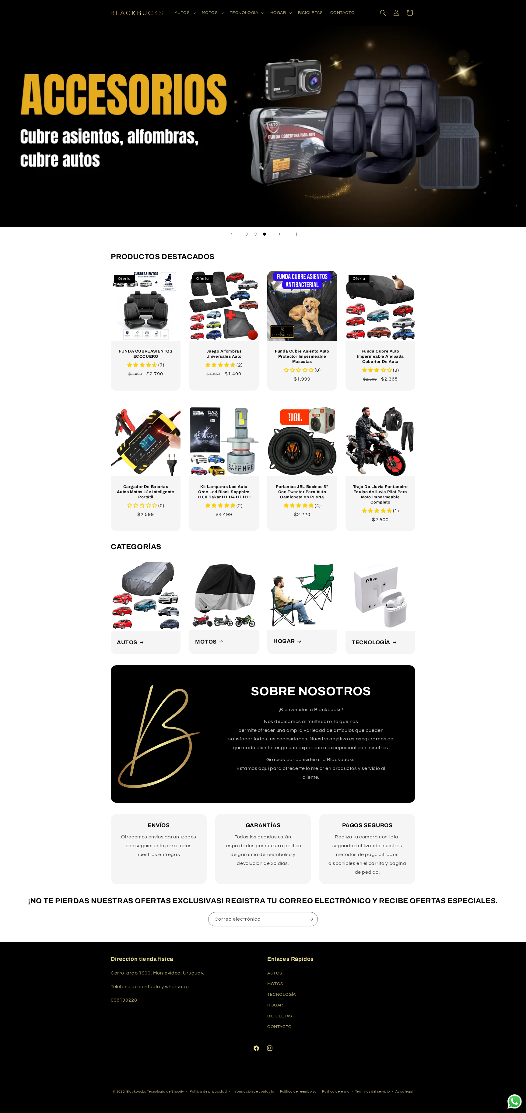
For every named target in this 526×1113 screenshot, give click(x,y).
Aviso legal (404, 1091)
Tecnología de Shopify (165, 1091)
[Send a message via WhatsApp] (514, 1101)
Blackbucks (136, 1091)
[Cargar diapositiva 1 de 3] (246, 234)
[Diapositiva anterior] (231, 234)
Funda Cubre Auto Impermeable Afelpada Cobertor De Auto (380, 356)
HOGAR (284, 641)
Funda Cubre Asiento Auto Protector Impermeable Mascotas (302, 356)
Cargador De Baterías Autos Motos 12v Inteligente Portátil (145, 492)
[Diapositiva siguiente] (279, 234)
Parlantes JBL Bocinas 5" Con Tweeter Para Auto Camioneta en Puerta (302, 492)
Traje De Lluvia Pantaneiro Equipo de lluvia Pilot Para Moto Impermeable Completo (380, 494)
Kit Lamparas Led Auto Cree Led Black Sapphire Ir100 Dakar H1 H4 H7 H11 (223, 492)
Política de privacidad (208, 1091)
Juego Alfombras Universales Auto (224, 354)
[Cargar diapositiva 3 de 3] (264, 234)
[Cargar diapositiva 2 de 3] (255, 234)
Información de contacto (253, 1091)
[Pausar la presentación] (294, 234)
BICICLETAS (279, 1016)
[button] (184, 12)
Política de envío (335, 1091)
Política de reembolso (298, 1091)
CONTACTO (279, 1027)
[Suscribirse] (310, 919)
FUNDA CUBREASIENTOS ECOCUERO (145, 354)
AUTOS (127, 642)
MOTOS (206, 641)
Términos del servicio (372, 1091)
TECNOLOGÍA (371, 642)
